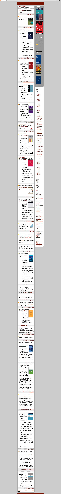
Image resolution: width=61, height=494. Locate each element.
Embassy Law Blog (38, 215)
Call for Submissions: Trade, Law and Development (26, 125)
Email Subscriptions (39, 46)
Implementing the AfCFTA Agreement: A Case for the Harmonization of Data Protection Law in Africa (26, 455)
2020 (36, 179)
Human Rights (25, 292)
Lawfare (37, 236)
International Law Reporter (25, 3)
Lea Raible (20, 305)
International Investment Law (30, 292)
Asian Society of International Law (39, 201)
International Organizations (28, 58)
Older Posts (33, 490)
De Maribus (37, 209)
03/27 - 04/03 (38, 167)
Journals (33, 82)
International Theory (29, 122)
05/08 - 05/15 (38, 162)
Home (26, 490)
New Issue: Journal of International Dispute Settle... (39, 121)
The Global (37, 242)
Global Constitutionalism (25, 135)
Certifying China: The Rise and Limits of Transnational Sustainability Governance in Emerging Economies (23, 369)
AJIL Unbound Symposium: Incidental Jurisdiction (26, 302)
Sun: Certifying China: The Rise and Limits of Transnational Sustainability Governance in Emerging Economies (25, 365)
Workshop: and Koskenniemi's (26, 7)
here (19, 189)
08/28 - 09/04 (38, 107)
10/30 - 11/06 (38, 99)
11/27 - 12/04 (38, 96)
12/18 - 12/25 (38, 93)
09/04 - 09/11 (38, 106)
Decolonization (22, 58)
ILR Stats (36, 85)
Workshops (32, 14)
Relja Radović (22, 305)
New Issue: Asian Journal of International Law (25, 158)
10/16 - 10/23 (38, 101)
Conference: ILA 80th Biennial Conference (25, 336)
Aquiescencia (37, 197)
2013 (36, 185)
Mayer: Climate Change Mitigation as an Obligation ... (40, 151)
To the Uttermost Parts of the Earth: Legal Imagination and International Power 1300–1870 (26, 12)
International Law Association (31, 340)
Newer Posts (19, 490)
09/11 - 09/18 (38, 105)
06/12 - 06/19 (38, 158)
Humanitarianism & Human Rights (39, 219)
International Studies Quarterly (28, 449)
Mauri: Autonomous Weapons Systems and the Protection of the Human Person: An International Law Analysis (26, 343)
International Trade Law (28, 469)
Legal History (29, 14)
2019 (36, 180)
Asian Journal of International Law (28, 183)
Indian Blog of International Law (39, 221)
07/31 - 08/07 (38, 110)
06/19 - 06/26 (38, 115)
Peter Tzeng (26, 305)
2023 (36, 91)
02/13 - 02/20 (38, 172)
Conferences (25, 27)
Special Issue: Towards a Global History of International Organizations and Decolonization (25, 30)
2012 (36, 186)
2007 (36, 190)
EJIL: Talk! (37, 214)
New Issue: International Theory (23, 104)
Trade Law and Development (31, 131)
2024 (36, 90)
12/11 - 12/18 (38, 94)
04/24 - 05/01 (38, 164)
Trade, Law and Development (24, 126)
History (24, 58)
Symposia (32, 58)
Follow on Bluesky (37, 53)
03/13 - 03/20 (38, 169)
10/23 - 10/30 (38, 100)
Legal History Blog (38, 237)
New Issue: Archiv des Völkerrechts (24, 309)
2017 (36, 182)
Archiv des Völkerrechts (25, 310)
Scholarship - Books (31, 392)
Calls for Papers (29, 251)
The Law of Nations (38, 243)
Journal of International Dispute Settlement (27, 82)
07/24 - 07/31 (38, 111)
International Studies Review (29, 488)
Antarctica (26, 251)
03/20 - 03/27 (38, 168)
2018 (36, 181)
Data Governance (24, 469)
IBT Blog (37, 220)
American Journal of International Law (27, 307)
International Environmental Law (30, 27)
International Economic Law (28, 334)
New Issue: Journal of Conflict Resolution (25, 199)
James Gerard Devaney (30, 304)
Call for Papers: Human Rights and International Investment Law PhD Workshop (25, 287)
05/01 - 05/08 (38, 163)
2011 (36, 187)
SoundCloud (22, 240)
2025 (36, 89)
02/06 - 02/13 (38, 173)
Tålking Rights (37, 241)
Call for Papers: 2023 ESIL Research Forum (25, 223)
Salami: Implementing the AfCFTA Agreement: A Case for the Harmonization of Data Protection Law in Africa (26, 452)
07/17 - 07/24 (38, 112)
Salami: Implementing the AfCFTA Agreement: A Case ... (40, 155)
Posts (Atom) (22, 491)
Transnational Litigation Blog (39, 244)
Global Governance (25, 391)
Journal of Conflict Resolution (29, 221)
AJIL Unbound (20, 303)
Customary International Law (24, 409)
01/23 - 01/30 (38, 175)
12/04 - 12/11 (38, 95)
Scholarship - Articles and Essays (30, 410)
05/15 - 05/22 (38, 161)
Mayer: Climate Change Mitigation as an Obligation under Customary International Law (26, 394)
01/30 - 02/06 (38, 174)
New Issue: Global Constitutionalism (24, 134)
